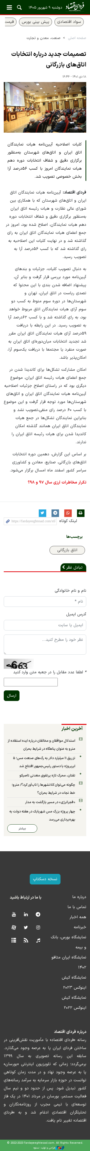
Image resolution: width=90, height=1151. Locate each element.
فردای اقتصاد (45, 7)
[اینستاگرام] (38, 927)
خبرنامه (80, 927)
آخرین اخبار (72, 728)
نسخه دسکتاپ (45, 879)
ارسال (11, 696)
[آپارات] (13, 927)
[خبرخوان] (26, 940)
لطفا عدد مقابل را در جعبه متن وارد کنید (49, 672)
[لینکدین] (26, 914)
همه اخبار (78, 917)
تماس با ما (77, 907)
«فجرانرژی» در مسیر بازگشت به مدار (50, 802)
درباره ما (79, 897)
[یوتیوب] (13, 914)
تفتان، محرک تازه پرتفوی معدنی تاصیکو (47, 775)
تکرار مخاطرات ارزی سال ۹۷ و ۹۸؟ (57, 482)
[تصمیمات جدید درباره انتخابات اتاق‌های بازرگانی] (45, 107)
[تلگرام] (38, 914)
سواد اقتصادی (69, 22)
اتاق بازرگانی (67, 550)
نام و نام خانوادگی (70, 591)
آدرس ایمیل (76, 614)
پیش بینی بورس (35, 22)
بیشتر (22, 828)
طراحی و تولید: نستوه (44, 1148)
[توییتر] (26, 927)
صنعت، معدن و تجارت (43, 38)
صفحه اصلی (77, 38)
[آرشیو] (13, 940)
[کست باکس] (38, 940)
